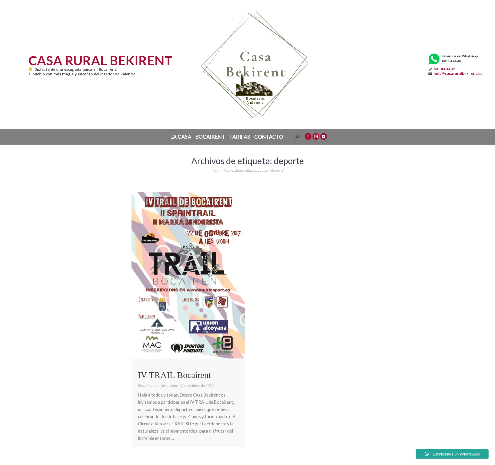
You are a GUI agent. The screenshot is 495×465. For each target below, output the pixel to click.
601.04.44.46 (444, 68)
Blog (141, 385)
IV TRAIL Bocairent (174, 375)
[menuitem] (180, 137)
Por (162, 385)
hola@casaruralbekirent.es (458, 73)
